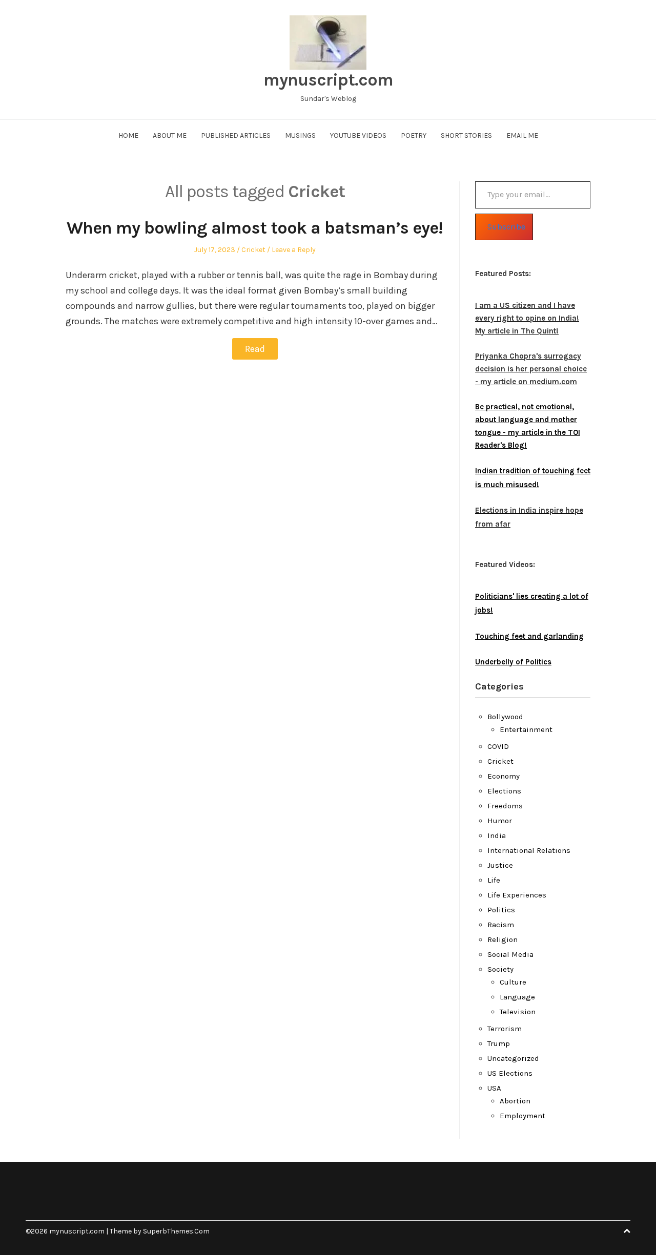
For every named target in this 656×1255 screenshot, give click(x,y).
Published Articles (236, 135)
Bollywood (505, 716)
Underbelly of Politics (513, 661)
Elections (504, 791)
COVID (498, 746)
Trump (498, 1043)
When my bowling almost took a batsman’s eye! (255, 228)
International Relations (528, 850)
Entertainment (526, 729)
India (496, 835)
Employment (522, 1115)
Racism (500, 924)
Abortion (515, 1100)
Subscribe (506, 227)
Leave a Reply (294, 249)
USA (494, 1088)
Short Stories (466, 135)
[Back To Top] (626, 1231)
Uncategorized (513, 1058)
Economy (503, 776)
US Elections (509, 1073)
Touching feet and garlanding (529, 636)
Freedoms (505, 805)
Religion (502, 939)
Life (493, 880)
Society (500, 969)
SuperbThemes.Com (176, 1231)
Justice (500, 865)
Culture (513, 982)
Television (518, 1011)
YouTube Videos (358, 135)
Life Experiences (516, 895)
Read (255, 348)
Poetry (413, 135)
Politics (501, 909)
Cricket (253, 249)
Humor (499, 820)
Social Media (510, 954)
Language (517, 996)
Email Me (522, 135)
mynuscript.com (328, 80)
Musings (300, 135)
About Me (170, 135)
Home (128, 135)
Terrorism (504, 1028)
